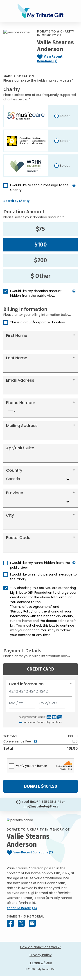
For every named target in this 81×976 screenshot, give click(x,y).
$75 (40, 229)
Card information (26, 684)
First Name (16, 335)
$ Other (40, 276)
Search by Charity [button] (16, 201)
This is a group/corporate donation (37, 322)
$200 (40, 260)
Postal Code (18, 537)
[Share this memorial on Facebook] (10, 923)
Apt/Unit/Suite (20, 448)
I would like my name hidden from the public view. (40, 565)
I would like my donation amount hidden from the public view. (36, 293)
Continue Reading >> (22, 908)
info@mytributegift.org (40, 806)
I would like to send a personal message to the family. (43, 576)
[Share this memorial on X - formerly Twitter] (21, 923)
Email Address (20, 380)
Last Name (16, 358)
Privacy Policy (40, 955)
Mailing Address (22, 425)
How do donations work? (40, 947)
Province (14, 493)
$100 (40, 244)
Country (14, 470)
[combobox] (11, 412)
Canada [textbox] (13, 478)
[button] (74, 189)
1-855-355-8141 (50, 802)
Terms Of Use (40, 963)
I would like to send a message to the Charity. (39, 187)
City (10, 515)
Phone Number (20, 402)
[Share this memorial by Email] (32, 923)
